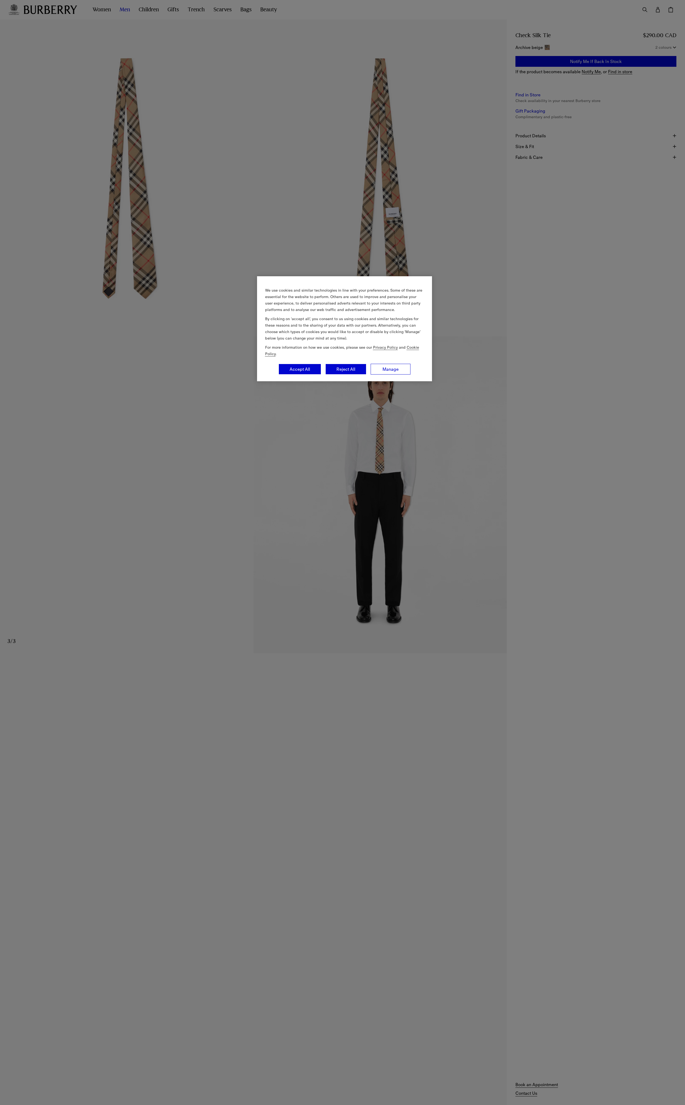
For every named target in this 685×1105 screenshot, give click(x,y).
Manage (390, 369)
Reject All (345, 369)
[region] (344, 328)
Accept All (300, 369)
